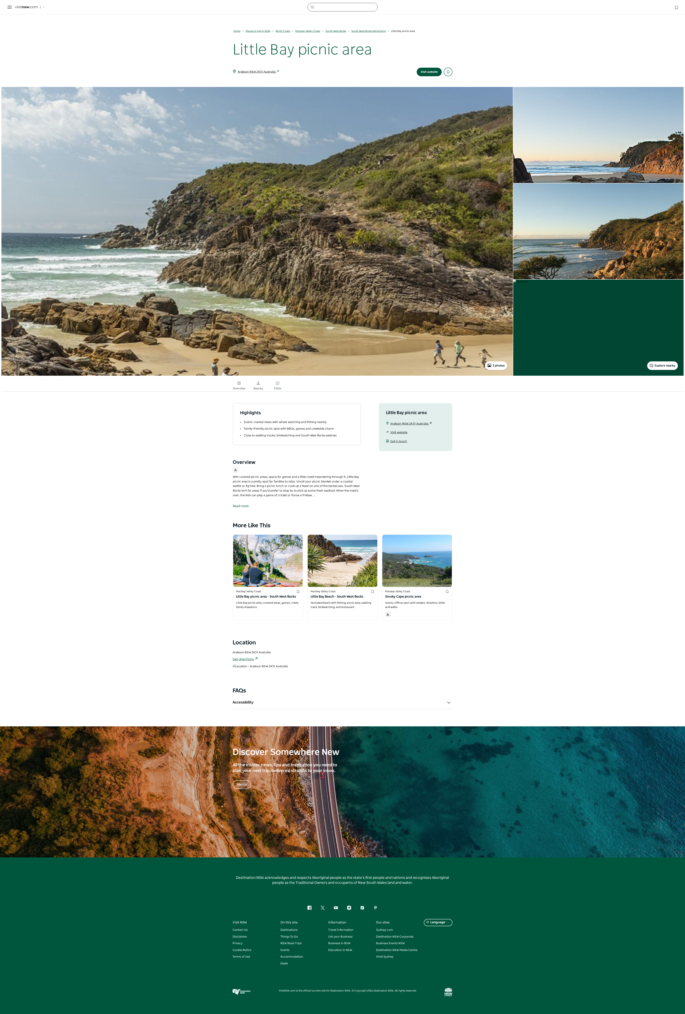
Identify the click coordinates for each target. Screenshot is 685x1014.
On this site (289, 922)
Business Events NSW (390, 943)
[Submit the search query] (312, 7)
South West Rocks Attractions (368, 31)
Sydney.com (384, 929)
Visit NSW (240, 922)
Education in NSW (340, 950)
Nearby (258, 388)
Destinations (289, 929)
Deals (284, 963)
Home (236, 31)
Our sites (383, 922)
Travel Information (340, 929)
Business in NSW (339, 943)
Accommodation (291, 956)
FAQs (277, 388)
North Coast (283, 31)
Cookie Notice (242, 950)
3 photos (499, 365)
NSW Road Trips (291, 943)
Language (437, 922)
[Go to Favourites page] (676, 7)
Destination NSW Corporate (394, 936)
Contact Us (240, 929)
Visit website (429, 72)
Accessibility (243, 702)
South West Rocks (335, 31)
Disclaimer (240, 936)
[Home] (26, 7)
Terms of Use (241, 956)
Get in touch (398, 441)
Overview (239, 388)
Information (337, 922)
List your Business (340, 936)
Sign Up (242, 784)
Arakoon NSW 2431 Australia (257, 71)
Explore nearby (665, 365)
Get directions (243, 659)
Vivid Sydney (385, 956)
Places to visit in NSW (258, 31)
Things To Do (289, 936)
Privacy (238, 943)
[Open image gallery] (257, 375)
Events (284, 950)
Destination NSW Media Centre (396, 950)
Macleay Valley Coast (307, 31)
